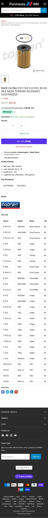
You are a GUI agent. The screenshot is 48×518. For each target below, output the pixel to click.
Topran (39, 497)
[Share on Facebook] (3, 392)
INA (14, 504)
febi (5, 506)
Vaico (18, 497)
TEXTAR (21, 504)
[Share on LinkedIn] (12, 392)
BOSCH (8, 501)
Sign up (36, 457)
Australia (23, 468)
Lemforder (24, 509)
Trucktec (32, 497)
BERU (14, 499)
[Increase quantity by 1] (21, 126)
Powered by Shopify (24, 514)
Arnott (27, 506)
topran (5, 98)
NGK (11, 506)
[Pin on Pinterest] (16, 392)
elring (38, 501)
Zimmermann (6, 504)
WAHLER (40, 504)
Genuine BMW (9, 497)
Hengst (21, 499)
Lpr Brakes (18, 506)
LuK (33, 506)
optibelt (31, 501)
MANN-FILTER (31, 499)
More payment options (24, 147)
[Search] (44, 10)
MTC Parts (22, 501)
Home (3, 21)
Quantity (4, 120)
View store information (11, 157)
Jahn (15, 501)
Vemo (24, 497)
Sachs (39, 506)
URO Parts (6, 499)
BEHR (41, 499)
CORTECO (30, 504)
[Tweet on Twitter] (7, 392)
